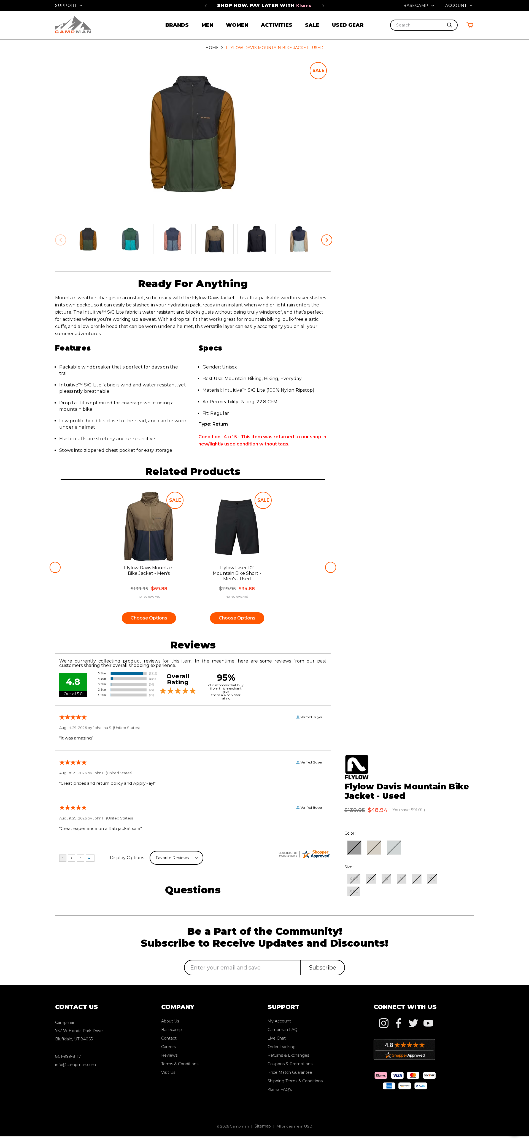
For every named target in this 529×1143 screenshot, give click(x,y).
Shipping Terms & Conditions (295, 1080)
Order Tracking (282, 1046)
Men (207, 25)
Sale (312, 25)
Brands (177, 25)
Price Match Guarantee (268, 5)
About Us (170, 1021)
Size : (349, 866)
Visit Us (168, 1072)
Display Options (127, 857)
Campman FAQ (283, 1029)
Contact (169, 1038)
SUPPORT (66, 5)
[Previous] (205, 5)
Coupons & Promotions (290, 1063)
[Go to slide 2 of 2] (55, 567)
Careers (168, 1046)
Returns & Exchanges (288, 1055)
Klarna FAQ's (280, 1089)
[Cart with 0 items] (469, 25)
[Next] (323, 5)
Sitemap (263, 1126)
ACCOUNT (456, 5)
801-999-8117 (68, 1056)
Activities (276, 25)
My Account (279, 1021)
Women (237, 25)
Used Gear (348, 25)
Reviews (169, 1055)
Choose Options (149, 618)
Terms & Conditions (179, 1063)
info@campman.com (75, 1064)
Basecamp (416, 5)
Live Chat (277, 1038)
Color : (350, 833)
